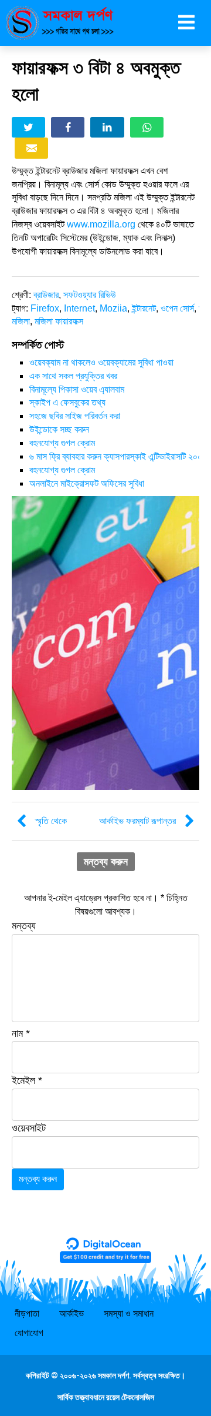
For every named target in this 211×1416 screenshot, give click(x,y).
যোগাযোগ (29, 1333)
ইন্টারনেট (144, 308)
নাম (21, 1033)
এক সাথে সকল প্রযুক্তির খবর (73, 376)
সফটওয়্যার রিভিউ (89, 295)
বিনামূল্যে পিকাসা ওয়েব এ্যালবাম (76, 389)
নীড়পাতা (27, 1313)
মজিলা (21, 321)
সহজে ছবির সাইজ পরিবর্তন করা (74, 416)
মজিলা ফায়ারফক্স (59, 321)
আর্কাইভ (71, 1313)
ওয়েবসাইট (29, 1128)
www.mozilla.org (101, 224)
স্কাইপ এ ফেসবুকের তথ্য (67, 402)
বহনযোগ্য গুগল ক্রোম (62, 443)
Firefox (44, 308)
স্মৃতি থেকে (51, 821)
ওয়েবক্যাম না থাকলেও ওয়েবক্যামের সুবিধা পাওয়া (101, 362)
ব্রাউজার (46, 295)
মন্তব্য (24, 926)
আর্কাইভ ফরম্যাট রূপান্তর (137, 821)
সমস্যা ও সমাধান (129, 1313)
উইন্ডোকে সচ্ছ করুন (59, 429)
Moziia (113, 308)
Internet (79, 308)
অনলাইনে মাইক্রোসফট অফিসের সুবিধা (86, 483)
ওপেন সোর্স (177, 308)
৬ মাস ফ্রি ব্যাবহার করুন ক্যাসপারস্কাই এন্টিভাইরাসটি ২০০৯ (118, 456)
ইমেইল (27, 1080)
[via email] (31, 148)
